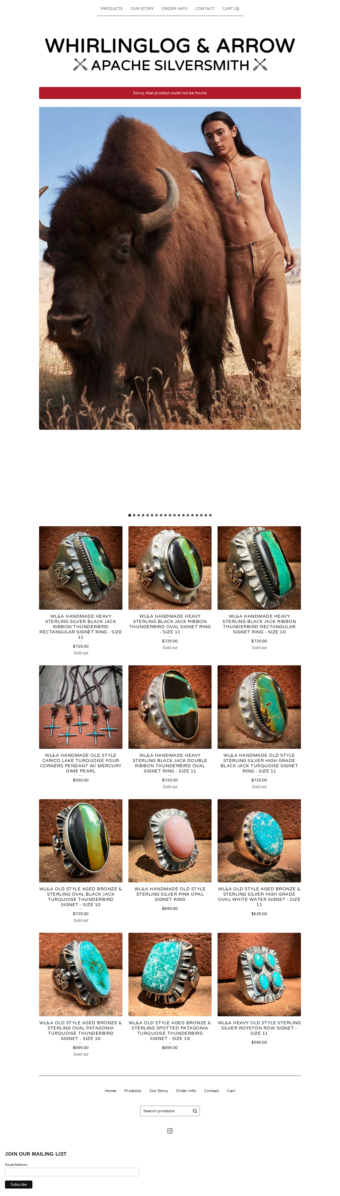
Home (110, 1090)
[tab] (129, 515)
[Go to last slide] (46, 309)
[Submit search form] (195, 1111)
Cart (231, 1090)
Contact (205, 8)
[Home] (170, 50)
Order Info (174, 8)
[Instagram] (170, 1131)
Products (112, 8)
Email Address (16, 1165)
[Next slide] (294, 309)
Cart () (231, 8)
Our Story (142, 8)
